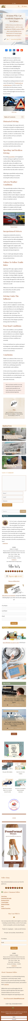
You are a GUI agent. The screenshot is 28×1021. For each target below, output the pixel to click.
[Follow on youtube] (13, 571)
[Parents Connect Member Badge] (14, 810)
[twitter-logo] (10, 50)
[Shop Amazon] (22, 571)
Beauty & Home (5, 904)
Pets (2, 906)
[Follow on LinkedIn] (20, 571)
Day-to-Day (13, 39)
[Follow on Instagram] (6, 571)
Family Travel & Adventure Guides (11, 711)
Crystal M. (12, 704)
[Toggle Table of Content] (21, 117)
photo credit (14, 112)
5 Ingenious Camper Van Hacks (12, 452)
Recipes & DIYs (5, 900)
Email (3, 616)
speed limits (12, 156)
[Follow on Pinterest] (11, 571)
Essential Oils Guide (6, 898)
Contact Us (14, 559)
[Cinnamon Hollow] (3, 6)
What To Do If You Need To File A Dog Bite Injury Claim (13, 466)
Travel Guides (4, 902)
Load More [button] (14, 733)
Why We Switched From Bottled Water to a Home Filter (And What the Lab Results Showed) (13, 437)
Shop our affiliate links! (14, 581)
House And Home (7, 687)
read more (5, 543)
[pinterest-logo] (18, 50)
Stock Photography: (14, 998)
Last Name (4, 611)
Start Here (4, 896)
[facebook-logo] (6, 50)
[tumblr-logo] (14, 54)
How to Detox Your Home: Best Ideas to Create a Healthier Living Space (14, 700)
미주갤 (14, 818)
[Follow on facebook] (15, 571)
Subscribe (14, 623)
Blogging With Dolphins (7, 772)
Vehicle (19, 39)
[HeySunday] (14, 678)
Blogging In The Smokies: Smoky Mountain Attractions (20, 790)
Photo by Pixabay (14, 226)
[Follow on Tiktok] (8, 571)
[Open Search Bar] (19, 6)
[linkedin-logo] (14, 50)
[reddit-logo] (22, 50)
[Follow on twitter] (17, 571)
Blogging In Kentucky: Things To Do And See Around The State (7, 790)
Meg (8, 39)
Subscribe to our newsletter (9, 595)
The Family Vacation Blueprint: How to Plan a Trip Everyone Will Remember (14, 723)
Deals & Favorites (5, 908)
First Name (4, 605)
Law (17, 39)
